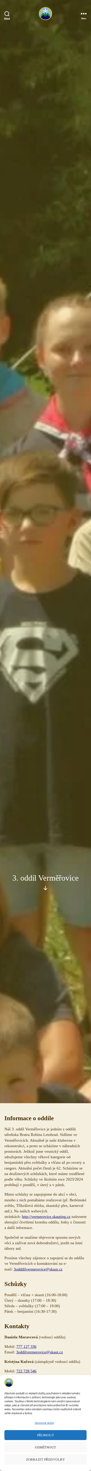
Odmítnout (45, 1447)
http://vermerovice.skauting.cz (46, 1216)
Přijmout (45, 1435)
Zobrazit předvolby (45, 1459)
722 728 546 (26, 1371)
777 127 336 (26, 1346)
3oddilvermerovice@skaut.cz (39, 1352)
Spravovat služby (44, 1423)
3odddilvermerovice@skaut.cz (38, 1269)
